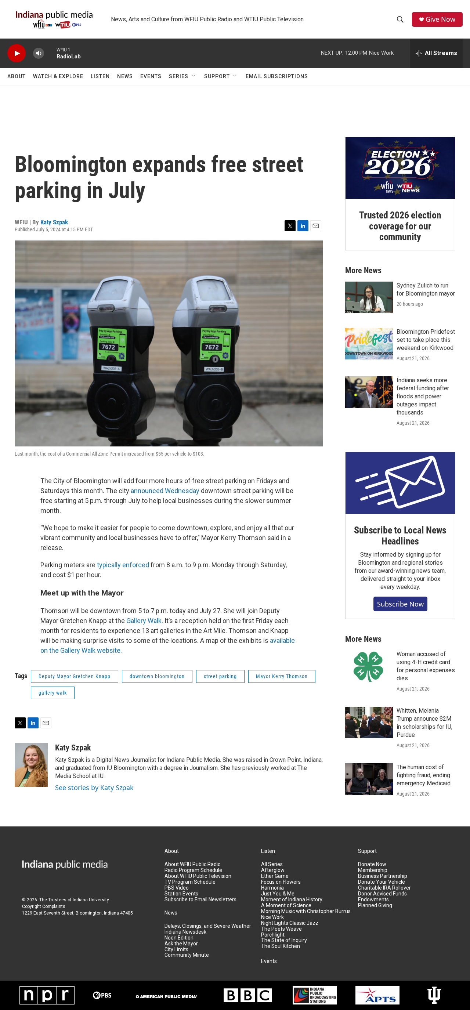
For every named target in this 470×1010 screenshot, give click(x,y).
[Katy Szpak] (31, 765)
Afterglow (273, 870)
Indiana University (91, 899)
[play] (16, 53)
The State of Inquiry (284, 940)
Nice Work (272, 917)
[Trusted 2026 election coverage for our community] (400, 168)
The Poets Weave (281, 929)
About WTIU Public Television (197, 876)
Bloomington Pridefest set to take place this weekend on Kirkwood (426, 339)
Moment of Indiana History (291, 899)
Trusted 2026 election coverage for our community (400, 226)
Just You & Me (277, 894)
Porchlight (273, 935)
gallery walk (53, 693)
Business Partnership (382, 876)
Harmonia (272, 888)
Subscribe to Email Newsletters (200, 899)
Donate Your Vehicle (381, 882)
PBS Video (176, 888)
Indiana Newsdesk (185, 932)
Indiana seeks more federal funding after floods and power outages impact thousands (423, 396)
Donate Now (372, 864)
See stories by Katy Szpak (94, 787)
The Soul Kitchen (280, 946)
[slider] (50, 53)
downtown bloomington (157, 676)
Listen (100, 76)
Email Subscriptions (277, 76)
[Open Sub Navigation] (194, 76)
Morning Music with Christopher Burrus (306, 911)
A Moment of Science (286, 905)
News (125, 76)
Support (217, 76)
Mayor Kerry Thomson (282, 676)
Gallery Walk (144, 621)
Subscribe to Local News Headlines (400, 536)
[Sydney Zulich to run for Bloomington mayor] (369, 297)
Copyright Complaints (43, 906)
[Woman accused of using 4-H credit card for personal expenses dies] (369, 666)
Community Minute (186, 955)
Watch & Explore (58, 76)
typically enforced (123, 565)
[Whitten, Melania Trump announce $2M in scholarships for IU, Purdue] (369, 722)
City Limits (176, 949)
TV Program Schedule (190, 882)
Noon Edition (179, 938)
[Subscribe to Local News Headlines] (400, 483)
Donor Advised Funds (382, 894)
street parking (220, 676)
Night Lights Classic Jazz (289, 923)
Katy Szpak (54, 222)
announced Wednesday (165, 491)
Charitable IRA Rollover (384, 888)
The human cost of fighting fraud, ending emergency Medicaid (424, 775)
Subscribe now (400, 604)
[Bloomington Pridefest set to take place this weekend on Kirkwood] (369, 343)
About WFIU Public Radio (192, 864)
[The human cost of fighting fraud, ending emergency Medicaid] (369, 779)
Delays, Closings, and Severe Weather (207, 926)
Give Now (440, 19)
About (16, 76)
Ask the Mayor (181, 943)
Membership (372, 870)
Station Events (181, 894)
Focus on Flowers (281, 882)
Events (151, 76)
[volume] (38, 53)
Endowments (373, 899)
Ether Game (275, 876)
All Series (272, 864)
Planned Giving (375, 905)
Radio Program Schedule (193, 870)
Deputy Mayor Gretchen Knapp (75, 676)
